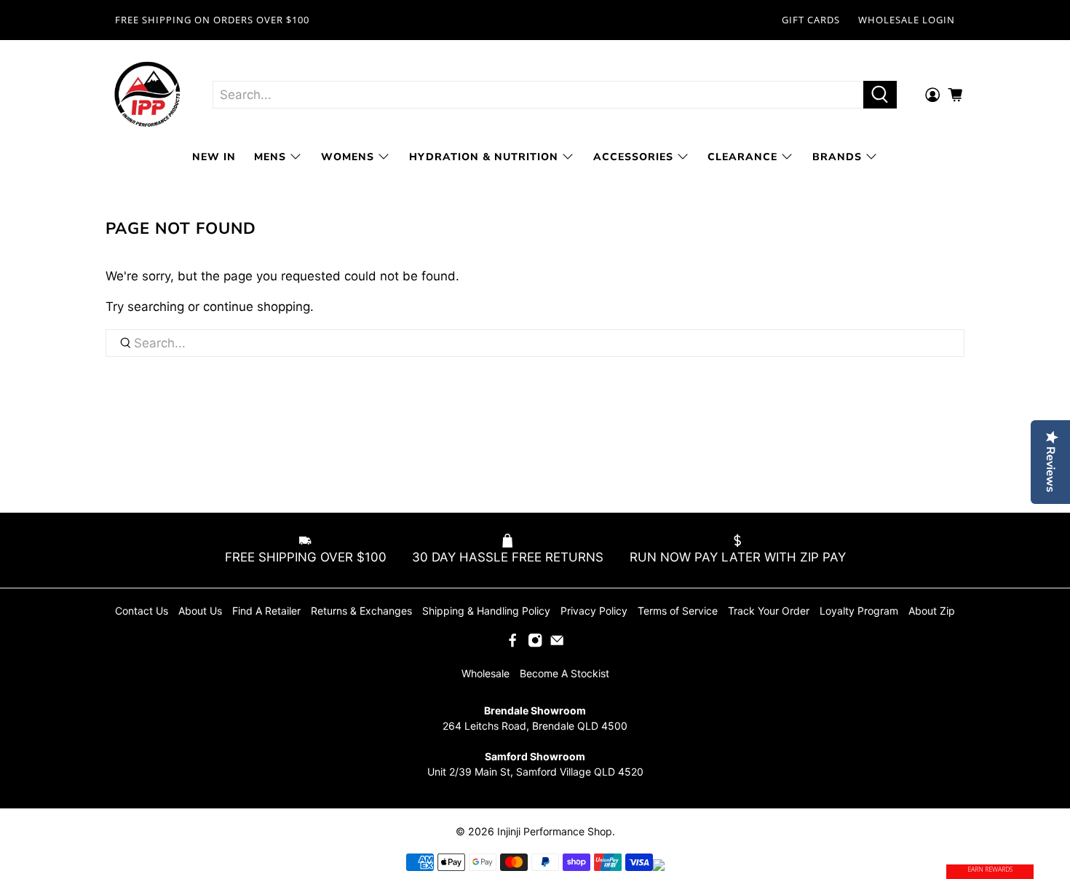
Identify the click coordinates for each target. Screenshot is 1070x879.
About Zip (931, 610)
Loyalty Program (859, 610)
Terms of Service (678, 610)
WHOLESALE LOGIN (906, 19)
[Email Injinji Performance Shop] (557, 643)
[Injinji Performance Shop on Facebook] (512, 643)
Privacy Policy (593, 610)
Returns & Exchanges (361, 610)
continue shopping (256, 306)
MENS (270, 157)
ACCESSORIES (633, 157)
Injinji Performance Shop (554, 831)
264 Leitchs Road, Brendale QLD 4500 (535, 726)
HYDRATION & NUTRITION (483, 157)
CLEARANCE (742, 157)
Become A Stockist (564, 673)
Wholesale (485, 673)
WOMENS (347, 157)
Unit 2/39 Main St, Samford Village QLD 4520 (535, 771)
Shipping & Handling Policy (486, 610)
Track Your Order (768, 610)
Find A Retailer (266, 610)
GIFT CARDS (811, 19)
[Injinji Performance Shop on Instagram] (535, 643)
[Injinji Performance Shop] (148, 95)
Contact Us (141, 610)
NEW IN (214, 157)
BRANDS (837, 157)
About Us (200, 610)
